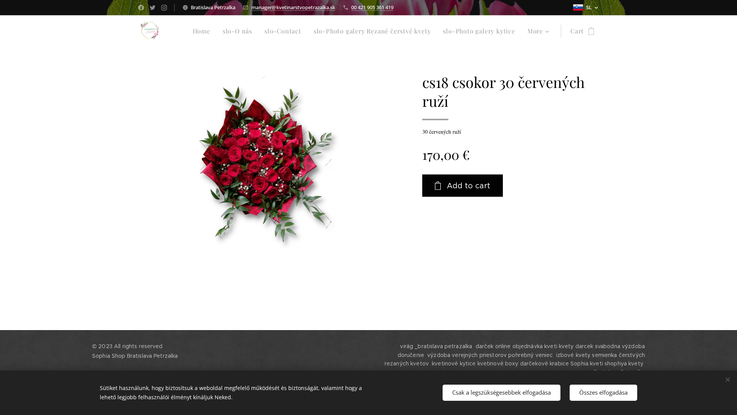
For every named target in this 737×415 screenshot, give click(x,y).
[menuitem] (203, 31)
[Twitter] (152, 7)
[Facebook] (141, 7)
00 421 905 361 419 (372, 7)
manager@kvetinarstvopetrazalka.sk (293, 7)
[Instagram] (164, 7)
